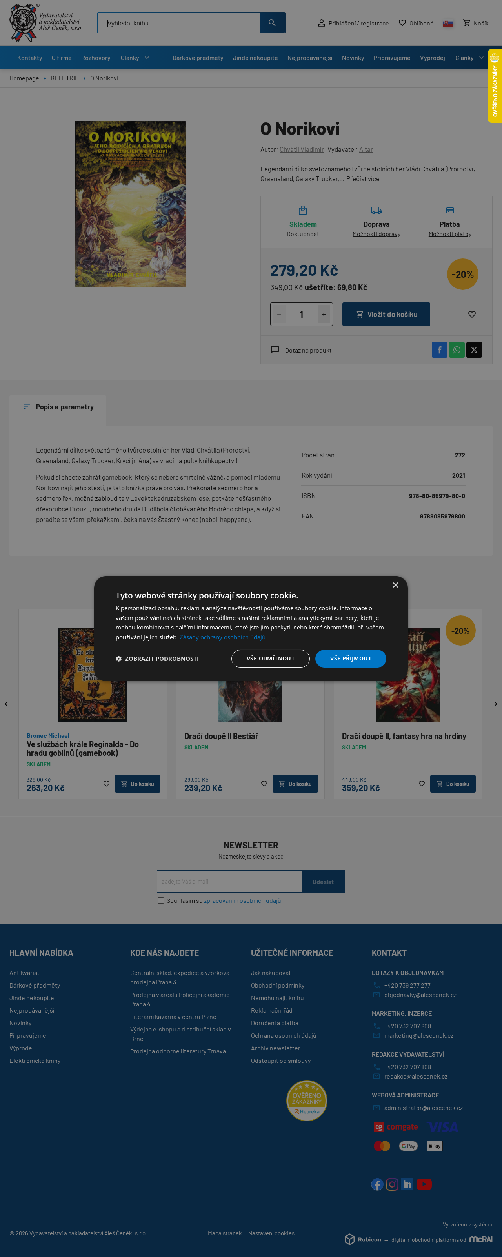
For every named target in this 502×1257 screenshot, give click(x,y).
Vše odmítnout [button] (271, 658)
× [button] (395, 585)
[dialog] (251, 628)
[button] (157, 658)
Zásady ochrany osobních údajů (223, 637)
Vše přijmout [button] (350, 658)
